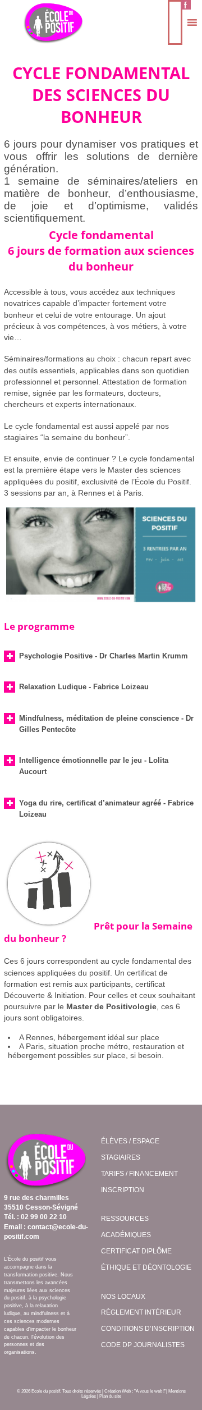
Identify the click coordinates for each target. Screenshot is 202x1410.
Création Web (117, 1391)
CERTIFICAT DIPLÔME (136, 1251)
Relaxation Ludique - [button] (84, 687)
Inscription (122, 1190)
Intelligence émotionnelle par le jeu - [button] (93, 766)
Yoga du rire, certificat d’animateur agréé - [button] (106, 808)
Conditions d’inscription (148, 1328)
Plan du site (110, 1396)
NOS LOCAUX (123, 1296)
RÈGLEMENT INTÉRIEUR (141, 1312)
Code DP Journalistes (143, 1345)
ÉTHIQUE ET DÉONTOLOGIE (146, 1267)
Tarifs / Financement (139, 1173)
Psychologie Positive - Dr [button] (103, 656)
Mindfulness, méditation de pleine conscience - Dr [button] (106, 724)
